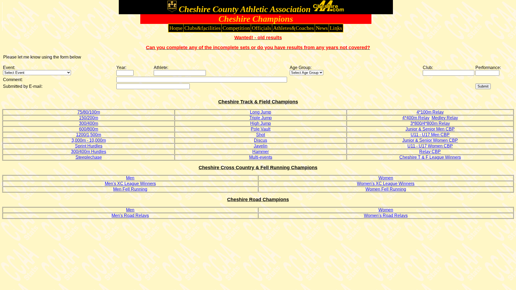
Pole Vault (260, 129)
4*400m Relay (415, 117)
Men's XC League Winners (130, 183)
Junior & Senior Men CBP (430, 129)
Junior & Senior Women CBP (430, 140)
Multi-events (260, 157)
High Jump (260, 123)
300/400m (88, 123)
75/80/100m (88, 112)
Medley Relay (445, 117)
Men (130, 178)
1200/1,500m (88, 134)
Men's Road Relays (130, 215)
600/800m (88, 129)
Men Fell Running (130, 189)
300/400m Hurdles (88, 151)
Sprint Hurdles (88, 146)
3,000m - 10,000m (88, 140)
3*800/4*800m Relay (430, 123)
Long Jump (260, 112)
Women (385, 178)
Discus (260, 140)
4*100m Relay (430, 112)
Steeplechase (89, 157)
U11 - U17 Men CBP (430, 134)
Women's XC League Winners (385, 183)
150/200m (88, 117)
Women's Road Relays (386, 215)
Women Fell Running (386, 189)
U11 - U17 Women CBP (430, 146)
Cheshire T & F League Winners (430, 157)
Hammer (260, 151)
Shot (260, 134)
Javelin (260, 146)
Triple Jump (260, 117)
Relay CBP (430, 151)
